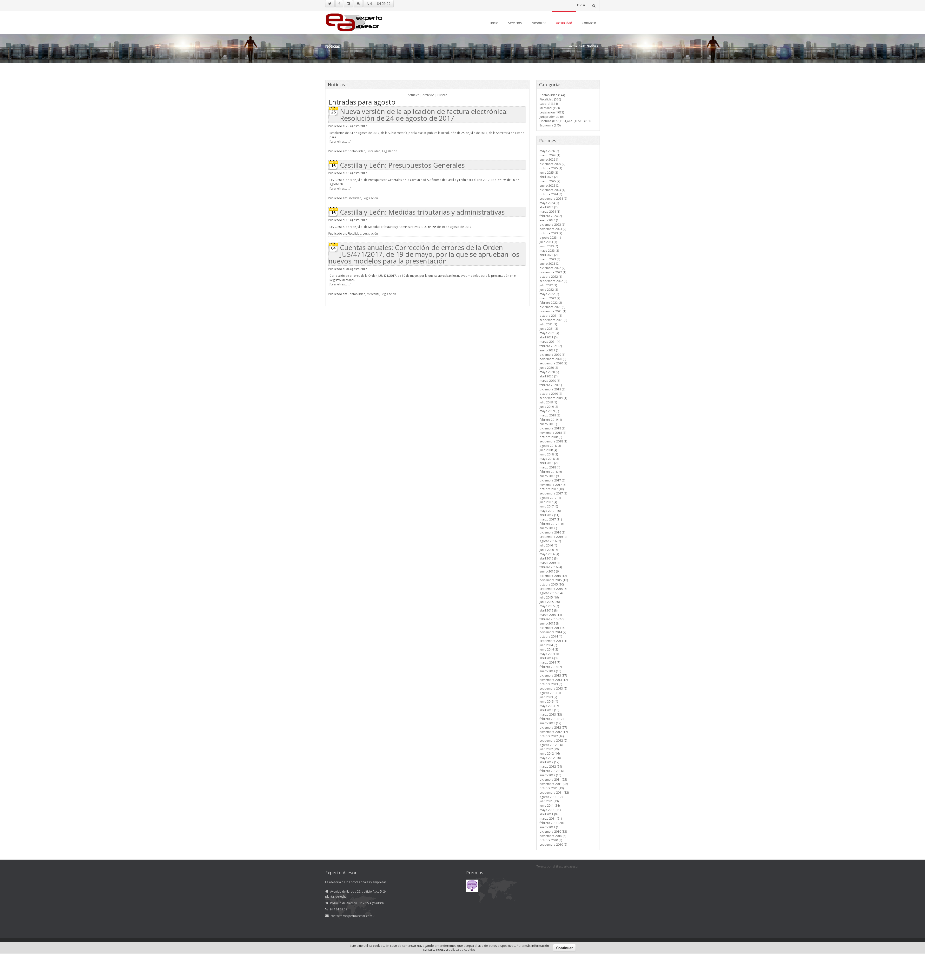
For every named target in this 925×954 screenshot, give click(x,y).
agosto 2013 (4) (550, 693)
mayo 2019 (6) (549, 411)
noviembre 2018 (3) (553, 433)
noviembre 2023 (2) (553, 229)
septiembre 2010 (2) (553, 844)
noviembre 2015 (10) (554, 580)
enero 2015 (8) (549, 623)
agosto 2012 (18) (551, 745)
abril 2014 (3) (548, 658)
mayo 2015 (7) (549, 606)
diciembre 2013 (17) (553, 675)
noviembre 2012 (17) (554, 732)
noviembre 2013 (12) (554, 680)
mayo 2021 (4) (549, 333)
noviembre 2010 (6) (553, 836)
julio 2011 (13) (549, 801)
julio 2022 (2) (548, 285)
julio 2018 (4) (548, 450)
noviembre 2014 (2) (553, 632)
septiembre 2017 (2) (553, 493)
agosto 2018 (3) (550, 446)
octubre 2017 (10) (552, 489)
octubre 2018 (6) (551, 437)
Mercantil (373, 294)
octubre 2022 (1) (551, 277)
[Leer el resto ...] (340, 141)
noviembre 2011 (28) (554, 784)
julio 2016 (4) (548, 545)
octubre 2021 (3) (551, 316)
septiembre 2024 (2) (553, 199)
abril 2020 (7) (548, 376)
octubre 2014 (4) (551, 636)
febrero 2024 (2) (551, 216)
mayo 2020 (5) (549, 372)
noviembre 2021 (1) (553, 311)
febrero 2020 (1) (551, 385)
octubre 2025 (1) (551, 168)
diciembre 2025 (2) (552, 164)
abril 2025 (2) (548, 177)
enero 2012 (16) (550, 775)
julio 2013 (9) (548, 697)
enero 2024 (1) (549, 220)
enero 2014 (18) (550, 671)
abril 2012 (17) (549, 762)
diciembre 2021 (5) (552, 307)
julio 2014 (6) (548, 645)
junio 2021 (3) (549, 329)
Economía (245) (550, 125)
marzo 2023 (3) (550, 259)
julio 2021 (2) (548, 324)
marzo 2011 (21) (551, 818)
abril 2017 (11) (549, 515)
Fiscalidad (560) (550, 99)
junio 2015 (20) (550, 602)
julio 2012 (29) (549, 749)
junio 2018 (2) (549, 454)
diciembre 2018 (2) (552, 428)
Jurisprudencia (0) (551, 117)
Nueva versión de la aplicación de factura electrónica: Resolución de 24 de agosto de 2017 (424, 115)
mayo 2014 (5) (549, 654)
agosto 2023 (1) (550, 238)
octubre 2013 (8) (551, 684)
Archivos (428, 95)
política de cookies (462, 949)
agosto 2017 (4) (550, 498)
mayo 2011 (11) (550, 810)
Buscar (442, 95)
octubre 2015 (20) (552, 584)
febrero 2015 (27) (551, 619)
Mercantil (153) (550, 108)
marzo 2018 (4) (550, 467)
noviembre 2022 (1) (553, 272)
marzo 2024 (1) (550, 212)
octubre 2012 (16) (552, 736)
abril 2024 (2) (548, 207)
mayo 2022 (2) (549, 294)
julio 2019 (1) (548, 402)
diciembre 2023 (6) (552, 225)
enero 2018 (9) (549, 476)
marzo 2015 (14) (551, 615)
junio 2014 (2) (549, 649)
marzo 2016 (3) (550, 563)
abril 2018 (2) (548, 463)
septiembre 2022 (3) (553, 281)
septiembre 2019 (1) (553, 398)
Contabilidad (356, 151)
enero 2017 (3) (549, 528)
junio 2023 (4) (549, 246)
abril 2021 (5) (548, 337)
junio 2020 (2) (549, 368)
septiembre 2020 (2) (553, 363)
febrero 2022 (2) (551, 303)
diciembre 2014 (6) (552, 628)
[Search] (594, 5)
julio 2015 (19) (549, 597)
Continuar (564, 947)
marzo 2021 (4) (550, 342)
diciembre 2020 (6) (552, 355)
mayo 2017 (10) (550, 511)
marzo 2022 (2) (550, 298)
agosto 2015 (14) (551, 593)
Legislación (389, 151)
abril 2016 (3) (548, 558)
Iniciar (581, 5)
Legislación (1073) (552, 112)
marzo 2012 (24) (551, 766)
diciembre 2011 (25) (553, 779)
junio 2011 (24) (550, 805)
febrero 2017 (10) (551, 524)
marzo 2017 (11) (551, 519)
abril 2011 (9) (548, 814)
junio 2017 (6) (549, 506)
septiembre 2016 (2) (553, 537)
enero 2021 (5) (549, 350)
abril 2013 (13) (549, 710)
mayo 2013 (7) (549, 706)
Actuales (413, 95)
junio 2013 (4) (549, 701)
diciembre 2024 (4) (552, 190)
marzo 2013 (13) (551, 714)
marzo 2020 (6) (550, 381)
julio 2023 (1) (548, 242)
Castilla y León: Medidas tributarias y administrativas (422, 212)
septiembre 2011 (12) (554, 792)
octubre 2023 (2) (551, 233)
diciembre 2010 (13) (553, 831)
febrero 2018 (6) (551, 472)
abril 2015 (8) (548, 610)
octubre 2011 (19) (552, 788)
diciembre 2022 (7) (552, 268)
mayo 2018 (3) (549, 459)
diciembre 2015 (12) (553, 576)
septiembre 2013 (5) (553, 688)
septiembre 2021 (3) (553, 320)
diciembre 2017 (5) (552, 480)
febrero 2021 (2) (551, 346)
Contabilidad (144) (552, 95)
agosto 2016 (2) (550, 541)
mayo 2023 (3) (549, 251)
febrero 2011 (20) (551, 823)
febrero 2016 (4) (551, 567)
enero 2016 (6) (549, 571)
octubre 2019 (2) (551, 394)
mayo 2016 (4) (549, 554)
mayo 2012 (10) (550, 758)
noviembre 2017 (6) (553, 485)
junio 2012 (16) (550, 753)
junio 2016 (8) (549, 550)
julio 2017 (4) (548, 502)
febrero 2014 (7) (551, 667)
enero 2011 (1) (549, 827)
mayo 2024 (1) (549, 203)
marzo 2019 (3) (550, 415)
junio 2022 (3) (549, 290)
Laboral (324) (549, 104)
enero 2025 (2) (549, 186)
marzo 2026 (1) (550, 155)
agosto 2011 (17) (551, 797)
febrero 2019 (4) (551, 420)
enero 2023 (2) (549, 264)
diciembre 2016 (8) (552, 532)
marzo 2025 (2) (550, 181)
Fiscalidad (374, 151)
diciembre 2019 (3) (552, 389)
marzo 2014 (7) (550, 662)
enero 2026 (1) (549, 160)
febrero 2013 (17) (551, 719)
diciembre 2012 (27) (553, 727)
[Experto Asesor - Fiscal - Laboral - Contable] (354, 22)
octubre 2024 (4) (551, 194)
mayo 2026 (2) (549, 151)
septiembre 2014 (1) (553, 641)
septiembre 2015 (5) (553, 589)
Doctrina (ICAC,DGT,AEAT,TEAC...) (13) (565, 121)
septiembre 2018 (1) (553, 441)
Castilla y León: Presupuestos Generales (402, 165)
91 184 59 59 (379, 3)
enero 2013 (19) (550, 723)
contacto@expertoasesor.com (351, 916)
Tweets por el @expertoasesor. (557, 866)
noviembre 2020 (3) (553, 359)
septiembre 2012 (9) (553, 740)
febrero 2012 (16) (551, 771)
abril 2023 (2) (548, 255)
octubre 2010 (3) (551, 840)
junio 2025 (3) (549, 173)
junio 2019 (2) (549, 407)
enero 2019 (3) (549, 424)
